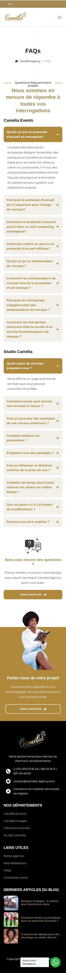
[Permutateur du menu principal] (59, 17)
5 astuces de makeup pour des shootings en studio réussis (40, 936)
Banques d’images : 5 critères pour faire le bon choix (39, 902)
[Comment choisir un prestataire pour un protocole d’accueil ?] (11, 919)
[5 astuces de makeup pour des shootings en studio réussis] (11, 936)
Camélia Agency (30, 61)
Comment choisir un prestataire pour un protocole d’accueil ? (40, 919)
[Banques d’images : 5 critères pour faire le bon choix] (11, 903)
